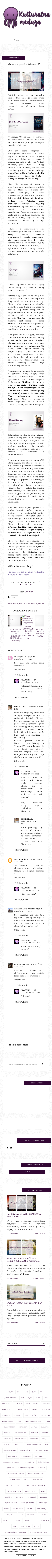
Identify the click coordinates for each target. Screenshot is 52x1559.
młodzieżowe (26, 1450)
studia (30, 1509)
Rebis (43, 1491)
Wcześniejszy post (33, 603)
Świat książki (42, 1509)
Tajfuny (43, 1514)
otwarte (10, 1468)
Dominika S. (20, 707)
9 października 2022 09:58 (29, 821)
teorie (5, 1520)
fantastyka (45, 1415)
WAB (14, 1526)
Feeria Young (8, 1421)
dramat (35, 1409)
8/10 (30, 1398)
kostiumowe (20, 1439)
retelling (32, 1497)
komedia (34, 1433)
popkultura (15, 1479)
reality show (31, 1491)
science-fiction (28, 1503)
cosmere (46, 1404)
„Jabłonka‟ (27, 1172)
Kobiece (7, 1433)
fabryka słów (31, 1415)
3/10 (19, 1392)
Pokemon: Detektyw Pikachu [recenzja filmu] (13, 635)
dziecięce (6, 1415)
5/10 (34, 1392)
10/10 (11, 1392)
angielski (6, 1404)
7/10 (22, 1398)
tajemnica (31, 1514)
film (14, 597)
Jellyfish (25, 680)
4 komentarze (39, 1323)
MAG (47, 1444)
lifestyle (17, 1444)
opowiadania (43, 1462)
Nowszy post (16, 603)
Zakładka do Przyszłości (27, 909)
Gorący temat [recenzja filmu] (38, 632)
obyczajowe (28, 1462)
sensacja (43, 1503)
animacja (18, 1404)
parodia (42, 1468)
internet (23, 1427)
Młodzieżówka (42, 1450)
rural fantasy (11, 1503)
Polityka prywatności (27, 1360)
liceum (6, 1444)
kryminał (34, 1439)
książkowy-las (22, 964)
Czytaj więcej (12, 1233)
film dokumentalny (34, 1421)
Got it (32, 1556)
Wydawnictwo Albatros (15, 1532)
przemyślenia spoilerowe (36, 1485)
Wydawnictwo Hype (38, 1532)
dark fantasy (7, 1409)
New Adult (39, 1456)
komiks (45, 1433)
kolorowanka (21, 1433)
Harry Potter (9, 1427)
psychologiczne (14, 1491)
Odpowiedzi (23, 675)
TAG (21, 1514)
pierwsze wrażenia (36, 1474)
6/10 (41, 1392)
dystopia (46, 1409)
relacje (8, 1497)
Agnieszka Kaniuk (23, 657)
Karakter (45, 1427)
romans (43, 1497)
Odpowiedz (19, 669)
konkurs (7, 1439)
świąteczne (11, 1514)
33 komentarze (39, 1233)
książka (45, 1439)
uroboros (45, 1520)
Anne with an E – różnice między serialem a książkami (23, 1259)
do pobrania (23, 1409)
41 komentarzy (39, 1278)
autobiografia (32, 1404)
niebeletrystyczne (11, 1462)
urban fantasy (30, 1520)
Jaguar (34, 1427)
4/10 (26, 1392)
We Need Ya (25, 1526)
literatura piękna (33, 1444)
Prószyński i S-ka (12, 1485)
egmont (17, 1415)
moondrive (12, 1456)
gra (48, 1421)
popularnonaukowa (33, 1479)
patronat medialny (16, 1474)
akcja (46, 1398)
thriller (16, 1520)
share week (18, 1509)
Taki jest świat (22, 859)
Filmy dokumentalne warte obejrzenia (26, 632)
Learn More (21, 1556)
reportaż (19, 1497)
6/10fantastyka (10, 1398)
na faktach (26, 1456)
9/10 (38, 1398)
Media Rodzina (10, 1450)
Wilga (36, 1526)
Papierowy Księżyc (26, 1468)
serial (6, 1509)
